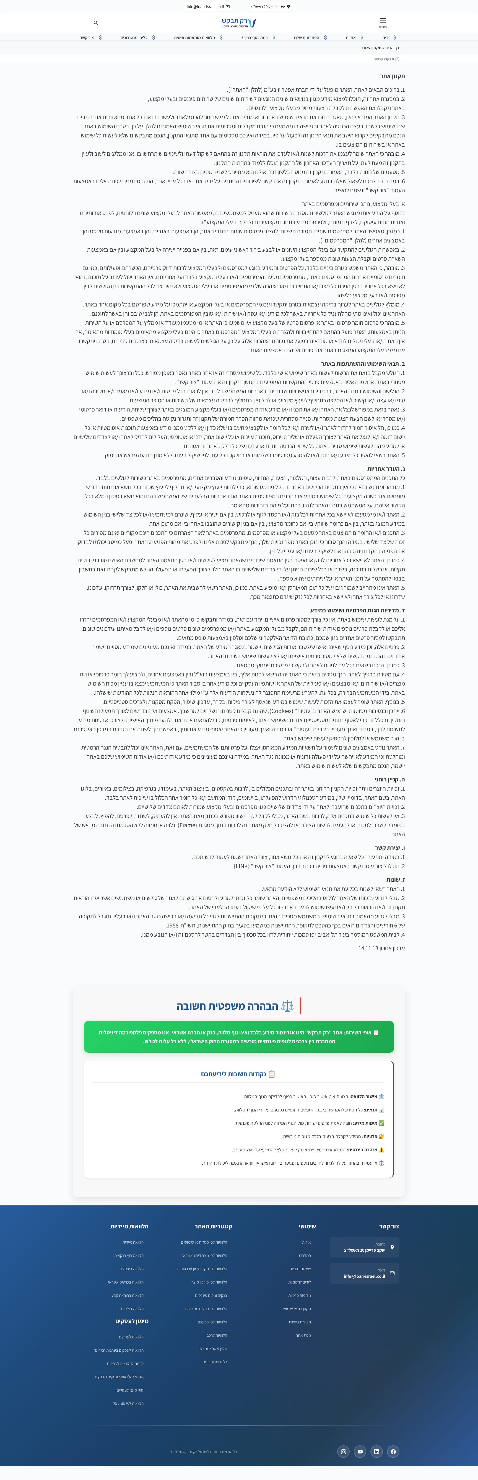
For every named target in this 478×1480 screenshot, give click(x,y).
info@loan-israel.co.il (205, 6)
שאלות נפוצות (300, 1268)
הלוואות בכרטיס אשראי (126, 1282)
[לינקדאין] (376, 1451)
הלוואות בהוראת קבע (127, 1295)
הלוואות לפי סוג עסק (128, 1403)
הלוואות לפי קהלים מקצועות (206, 1308)
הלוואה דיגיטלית (131, 1268)
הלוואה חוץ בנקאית (129, 1255)
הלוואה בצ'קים (132, 1308)
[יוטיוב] (360, 1451)
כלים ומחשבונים (214, 1361)
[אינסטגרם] (343, 1451)
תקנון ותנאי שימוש (297, 1308)
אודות (306, 1242)
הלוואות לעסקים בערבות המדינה (119, 1350)
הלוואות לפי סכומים (212, 1322)
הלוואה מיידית (133, 1242)
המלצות (305, 1255)
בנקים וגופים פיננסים (211, 1295)
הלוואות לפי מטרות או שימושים (204, 1242)
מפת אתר (303, 1335)
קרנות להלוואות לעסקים (125, 1363)
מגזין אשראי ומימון (213, 1348)
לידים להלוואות (299, 1282)
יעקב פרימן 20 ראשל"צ (267, 6)
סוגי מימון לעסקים (130, 1390)
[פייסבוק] (393, 1451)
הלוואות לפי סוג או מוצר (209, 1282)
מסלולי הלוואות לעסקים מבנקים (119, 1376)
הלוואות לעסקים (131, 1337)
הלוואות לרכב (217, 1335)
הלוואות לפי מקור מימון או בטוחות (202, 1268)
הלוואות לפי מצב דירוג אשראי (204, 1255)
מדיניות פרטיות (299, 1295)
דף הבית (392, 48)
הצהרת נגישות (300, 1322)
